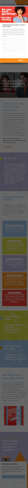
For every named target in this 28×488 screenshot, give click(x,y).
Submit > (21, 60)
